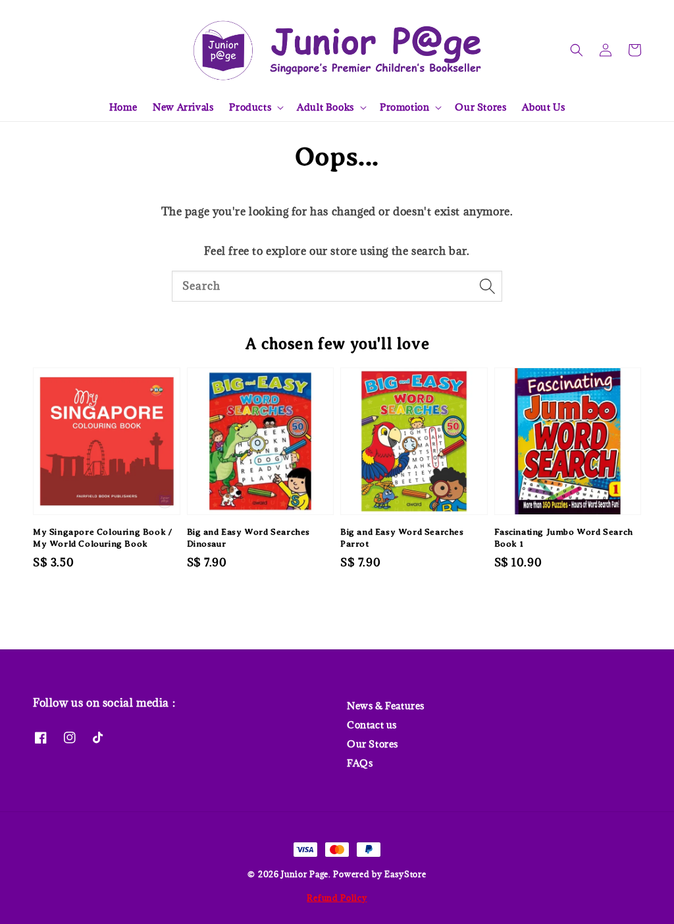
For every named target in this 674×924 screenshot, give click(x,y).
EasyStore (405, 874)
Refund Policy (337, 897)
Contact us (372, 725)
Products (250, 107)
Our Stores (480, 107)
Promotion (404, 107)
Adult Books (325, 107)
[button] (576, 50)
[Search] (487, 285)
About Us (543, 107)
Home (123, 107)
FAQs (360, 763)
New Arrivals (183, 107)
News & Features (386, 706)
